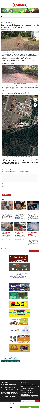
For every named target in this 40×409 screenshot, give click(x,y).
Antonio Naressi (3, 29)
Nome (3, 183)
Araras (29, 232)
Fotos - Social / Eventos (34, 386)
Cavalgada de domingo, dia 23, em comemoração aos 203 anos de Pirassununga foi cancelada (20, 205)
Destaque (2, 22)
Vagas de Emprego (34, 396)
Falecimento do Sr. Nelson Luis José (8, 384)
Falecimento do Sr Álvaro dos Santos (8, 396)
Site (3, 189)
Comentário (4, 172)
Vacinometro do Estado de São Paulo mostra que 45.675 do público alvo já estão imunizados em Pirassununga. (10, 161)
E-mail (3, 186)
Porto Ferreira (30, 235)
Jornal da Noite (23, 388)
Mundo (32, 388)
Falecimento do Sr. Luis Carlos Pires (8, 387)
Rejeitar (10, 407)
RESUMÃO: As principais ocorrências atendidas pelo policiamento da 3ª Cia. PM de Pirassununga (20, 226)
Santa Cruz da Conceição (32, 236)
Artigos (26, 384)
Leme (29, 233)
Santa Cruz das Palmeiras (32, 237)
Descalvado (36, 232)
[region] (20, 405)
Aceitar (29, 407)
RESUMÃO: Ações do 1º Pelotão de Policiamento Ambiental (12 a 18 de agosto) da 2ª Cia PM (7, 226)
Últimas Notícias (4, 212)
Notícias (6, 22)
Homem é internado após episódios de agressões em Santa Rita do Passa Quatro (7, 205)
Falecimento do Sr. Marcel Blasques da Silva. (10, 389)
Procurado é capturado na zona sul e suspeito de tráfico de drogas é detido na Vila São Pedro (33, 205)
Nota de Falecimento (24, 390)
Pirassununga (10, 22)
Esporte (27, 386)
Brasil (32, 232)
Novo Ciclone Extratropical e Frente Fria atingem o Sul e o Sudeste (33, 226)
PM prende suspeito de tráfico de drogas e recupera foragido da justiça (29, 161)
